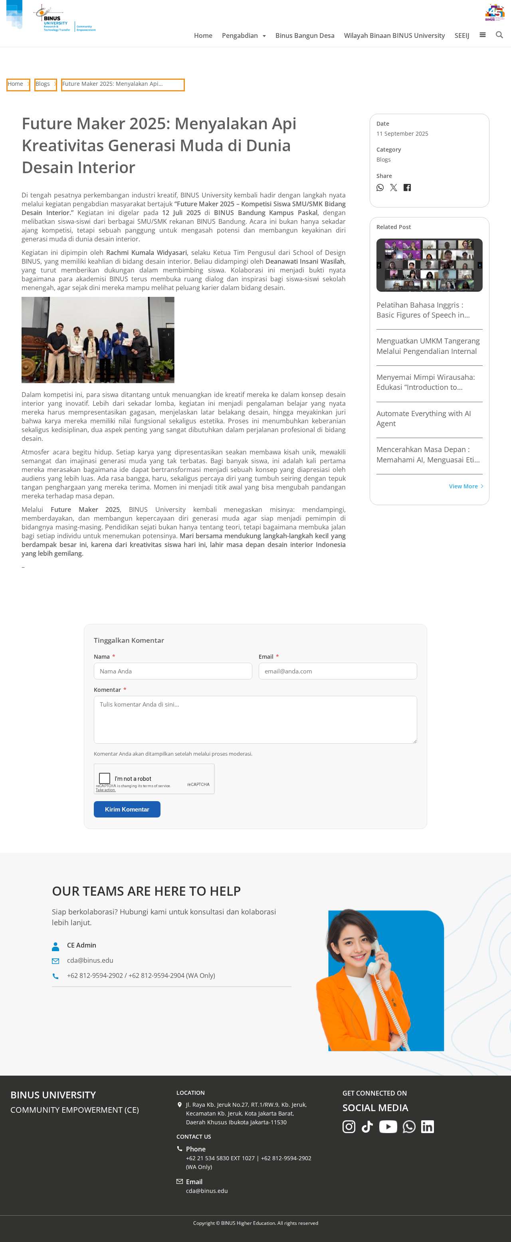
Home (203, 35)
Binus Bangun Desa (305, 35)
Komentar (110, 689)
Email (269, 656)
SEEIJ (462, 35)
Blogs (43, 83)
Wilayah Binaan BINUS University (394, 35)
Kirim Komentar (127, 809)
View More (463, 486)
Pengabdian (240, 35)
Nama (104, 656)
